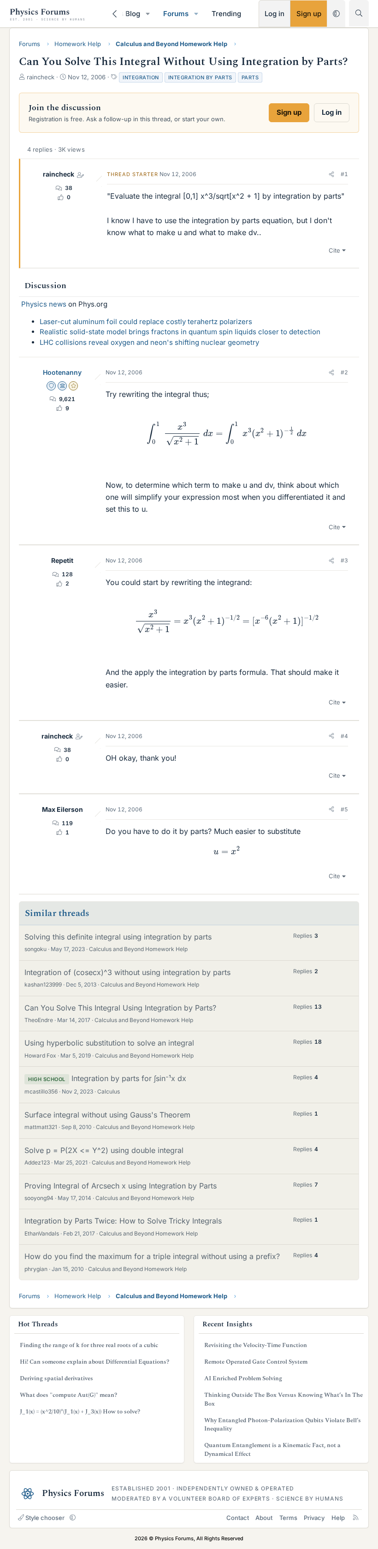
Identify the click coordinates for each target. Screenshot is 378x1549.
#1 (344, 174)
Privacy (314, 1517)
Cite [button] (334, 250)
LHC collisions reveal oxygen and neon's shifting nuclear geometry (149, 342)
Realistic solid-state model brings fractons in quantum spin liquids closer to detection (180, 331)
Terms (288, 1517)
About (263, 1517)
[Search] (359, 13)
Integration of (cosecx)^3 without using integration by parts (127, 972)
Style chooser (45, 1517)
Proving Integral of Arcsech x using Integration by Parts (120, 1185)
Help (338, 1517)
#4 (344, 736)
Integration (141, 77)
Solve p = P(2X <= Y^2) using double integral (103, 1150)
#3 (344, 560)
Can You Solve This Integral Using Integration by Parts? (120, 1007)
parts (250, 77)
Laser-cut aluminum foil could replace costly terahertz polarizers (146, 321)
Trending (226, 13)
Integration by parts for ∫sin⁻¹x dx (128, 1078)
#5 (344, 809)
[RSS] (355, 1517)
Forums (176, 13)
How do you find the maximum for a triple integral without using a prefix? (152, 1256)
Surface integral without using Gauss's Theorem (107, 1114)
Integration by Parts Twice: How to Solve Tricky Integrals (123, 1220)
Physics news (43, 304)
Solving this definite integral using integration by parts (118, 936)
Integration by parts (200, 77)
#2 (344, 372)
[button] (148, 13)
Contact (237, 1517)
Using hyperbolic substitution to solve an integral (109, 1042)
